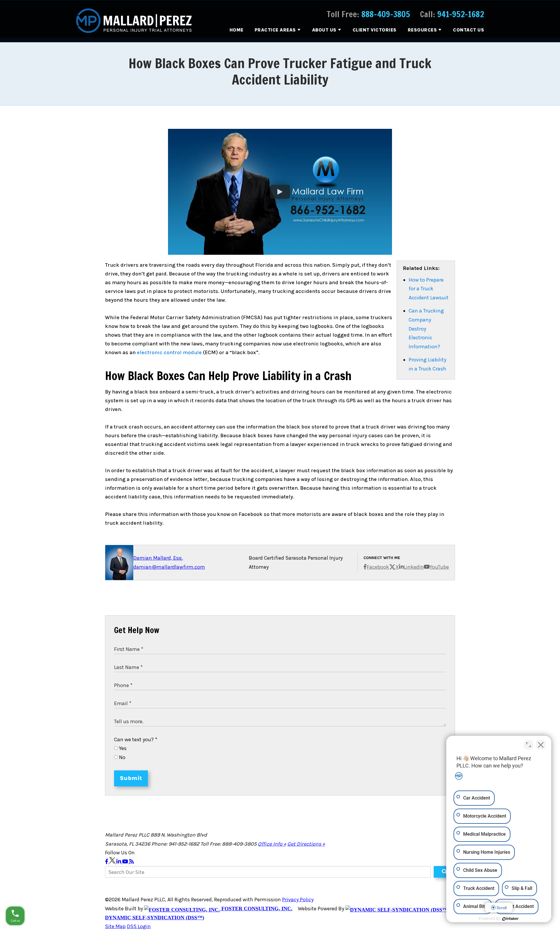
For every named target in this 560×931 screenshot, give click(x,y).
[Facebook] (107, 861)
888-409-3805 (385, 14)
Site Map (115, 926)
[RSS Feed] (131, 861)
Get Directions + (306, 844)
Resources (422, 30)
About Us (324, 30)
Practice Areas (275, 30)
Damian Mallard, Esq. (158, 558)
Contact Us (468, 30)
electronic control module (169, 352)
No (121, 757)
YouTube (439, 567)
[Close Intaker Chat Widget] (540, 744)
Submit (131, 778)
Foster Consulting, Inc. (256, 908)
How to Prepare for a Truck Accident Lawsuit (429, 289)
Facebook (378, 567)
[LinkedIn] (119, 861)
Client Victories (375, 30)
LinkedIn (414, 567)
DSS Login (139, 926)
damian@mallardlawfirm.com (169, 567)
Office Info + (272, 844)
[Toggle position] (528, 744)
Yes (122, 748)
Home (237, 30)
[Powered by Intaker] (510, 919)
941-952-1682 (460, 14)
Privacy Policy (298, 899)
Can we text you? (135, 739)
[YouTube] (125, 861)
